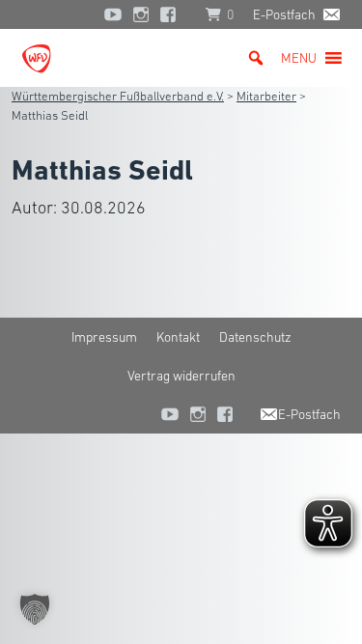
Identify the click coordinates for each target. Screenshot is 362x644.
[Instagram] (141, 14)
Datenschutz (255, 337)
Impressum (104, 337)
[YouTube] (113, 14)
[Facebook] (173, 14)
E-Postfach (284, 14)
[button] (299, 58)
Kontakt (178, 337)
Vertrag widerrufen (181, 375)
